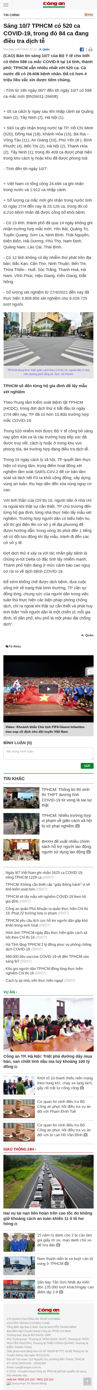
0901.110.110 (45, 1379)
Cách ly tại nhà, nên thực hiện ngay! (34, 980)
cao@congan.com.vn (28, 1367)
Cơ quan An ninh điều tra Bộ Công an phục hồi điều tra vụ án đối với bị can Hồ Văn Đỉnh (64, 1130)
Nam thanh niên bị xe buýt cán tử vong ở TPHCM (65, 1261)
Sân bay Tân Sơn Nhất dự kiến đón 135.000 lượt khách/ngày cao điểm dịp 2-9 (65, 1287)
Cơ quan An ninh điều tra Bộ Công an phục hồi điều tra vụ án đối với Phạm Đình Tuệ (64, 1107)
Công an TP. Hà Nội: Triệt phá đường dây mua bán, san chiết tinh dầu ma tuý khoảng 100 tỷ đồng (47, 1061)
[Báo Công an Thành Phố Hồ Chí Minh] (54, 4)
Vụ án (9, 992)
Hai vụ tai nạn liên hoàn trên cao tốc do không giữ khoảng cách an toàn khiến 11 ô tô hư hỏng (47, 1218)
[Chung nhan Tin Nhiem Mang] (27, 1383)
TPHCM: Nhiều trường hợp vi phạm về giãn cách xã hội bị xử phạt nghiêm (67, 820)
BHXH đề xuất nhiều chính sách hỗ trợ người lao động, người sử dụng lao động (67, 846)
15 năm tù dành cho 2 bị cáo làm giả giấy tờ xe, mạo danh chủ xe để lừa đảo (64, 1240)
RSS (90, 14)
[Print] (90, 49)
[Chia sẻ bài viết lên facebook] (82, 49)
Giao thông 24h (19, 1149)
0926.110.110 (26, 1379)
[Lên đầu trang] (87, 1381)
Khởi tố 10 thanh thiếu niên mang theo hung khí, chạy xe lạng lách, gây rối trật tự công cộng (65, 1083)
